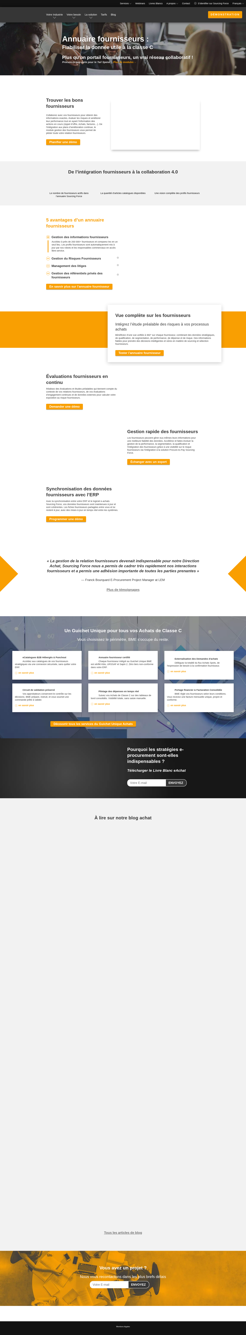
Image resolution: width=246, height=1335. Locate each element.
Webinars (140, 3)
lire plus (123, 947)
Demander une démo (64, 406)
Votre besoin (74, 14)
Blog (113, 14)
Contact (186, 3)
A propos (171, 3)
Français (237, 3)
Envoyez (175, 783)
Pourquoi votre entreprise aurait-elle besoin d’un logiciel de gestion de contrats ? (123, 932)
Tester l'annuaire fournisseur (140, 353)
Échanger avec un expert (148, 461)
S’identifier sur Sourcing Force (213, 3)
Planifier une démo (63, 142)
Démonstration (225, 14)
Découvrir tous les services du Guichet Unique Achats (93, 724)
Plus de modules (123, 62)
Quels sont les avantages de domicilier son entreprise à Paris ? (123, 1066)
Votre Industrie (54, 14)
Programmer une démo (66, 519)
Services (124, 3)
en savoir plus (26, 673)
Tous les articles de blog (123, 1232)
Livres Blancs (156, 3)
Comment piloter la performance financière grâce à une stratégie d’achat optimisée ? (123, 1199)
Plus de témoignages (123, 590)
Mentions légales (123, 1327)
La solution (91, 14)
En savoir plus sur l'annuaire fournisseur (79, 286)
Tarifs (104, 14)
